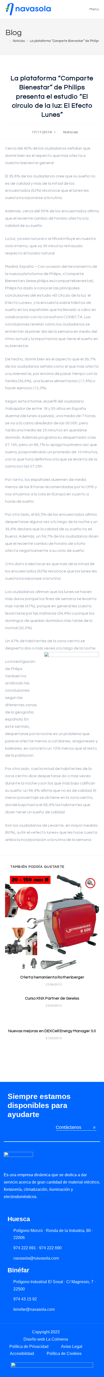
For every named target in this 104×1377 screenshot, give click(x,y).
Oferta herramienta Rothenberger (52, 977)
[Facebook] (27, 1208)
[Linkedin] (6, 1208)
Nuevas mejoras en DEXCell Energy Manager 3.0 (52, 1031)
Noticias (70, 132)
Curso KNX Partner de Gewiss (52, 998)
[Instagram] (17, 1208)
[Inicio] (6, 41)
